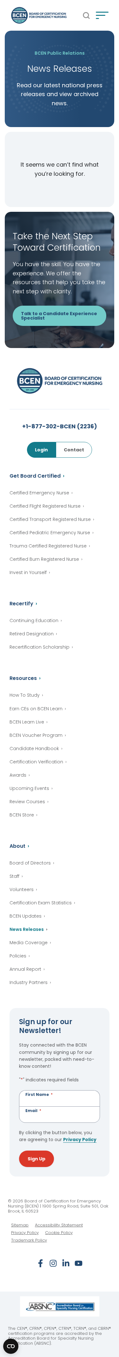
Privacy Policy (79, 1139)
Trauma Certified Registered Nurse (48, 546)
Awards (18, 775)
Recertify (21, 603)
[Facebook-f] (40, 1263)
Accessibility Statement (59, 1225)
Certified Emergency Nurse (39, 493)
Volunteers (22, 889)
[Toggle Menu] (102, 15)
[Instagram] (53, 1263)
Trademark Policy (29, 1240)
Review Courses (27, 801)
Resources (23, 678)
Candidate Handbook (34, 748)
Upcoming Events (29, 788)
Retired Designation (32, 634)
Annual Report (25, 969)
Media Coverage (29, 942)
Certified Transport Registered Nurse (50, 519)
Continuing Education (34, 620)
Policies (18, 956)
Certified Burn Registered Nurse (44, 559)
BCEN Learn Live (27, 722)
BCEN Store (22, 815)
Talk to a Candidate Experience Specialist (59, 315)
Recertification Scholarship (39, 647)
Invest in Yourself (28, 572)
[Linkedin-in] (66, 1263)
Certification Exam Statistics (41, 903)
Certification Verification (36, 762)
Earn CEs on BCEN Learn (36, 709)
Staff (14, 876)
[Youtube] (79, 1263)
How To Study (25, 695)
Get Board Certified (35, 476)
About (17, 846)
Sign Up (36, 1159)
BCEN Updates (26, 916)
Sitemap (20, 1225)
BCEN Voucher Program (36, 735)
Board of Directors (30, 863)
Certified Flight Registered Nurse (45, 506)
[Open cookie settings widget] (10, 1346)
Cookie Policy (59, 1233)
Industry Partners (29, 982)
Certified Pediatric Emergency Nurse (50, 532)
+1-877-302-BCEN (59, 426)
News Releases (27, 929)
